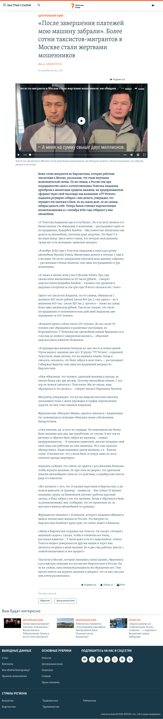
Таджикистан (50, 701)
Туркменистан (51, 707)
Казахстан (135, 620)
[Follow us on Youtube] (85, 660)
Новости (46, 658)
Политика (47, 670)
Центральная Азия (50, 16)
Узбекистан (89, 701)
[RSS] (130, 660)
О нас (5, 658)
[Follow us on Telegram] (107, 660)
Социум (46, 676)
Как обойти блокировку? (16, 670)
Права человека (51, 682)
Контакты (7, 664)
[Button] (117, 79)
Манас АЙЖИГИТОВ (50, 64)
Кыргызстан (9, 707)
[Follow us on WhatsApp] (115, 660)
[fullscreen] (144, 155)
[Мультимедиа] (153, 5)
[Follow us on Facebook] (100, 660)
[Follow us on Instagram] (92, 660)
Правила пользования (14, 676)
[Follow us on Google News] (122, 660)
